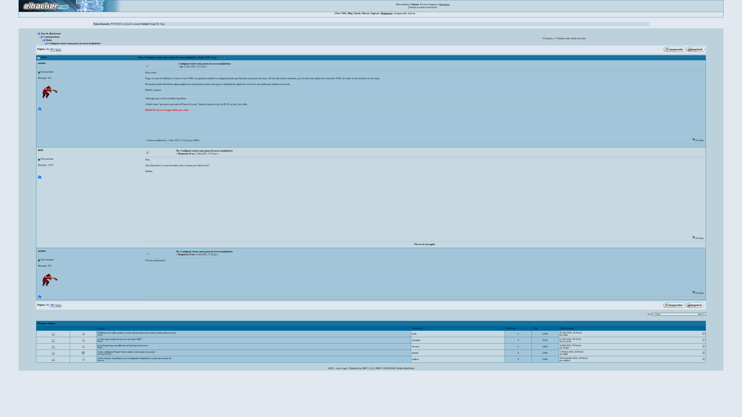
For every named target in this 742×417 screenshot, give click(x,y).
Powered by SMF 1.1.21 (361, 368)
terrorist (415, 346)
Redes (49, 40)
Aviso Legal (341, 368)
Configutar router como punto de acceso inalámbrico (75, 43)
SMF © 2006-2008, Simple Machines (395, 368)
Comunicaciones (51, 37)
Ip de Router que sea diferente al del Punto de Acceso (123, 345)
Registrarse (386, 13)
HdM (40, 150)
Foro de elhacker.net (51, 33)
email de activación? (428, 7)
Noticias (101, 360)
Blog (350, 13)
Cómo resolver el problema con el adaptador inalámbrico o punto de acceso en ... (136, 358)
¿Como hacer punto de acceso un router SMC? (120, 339)
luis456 (415, 353)
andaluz (42, 63)
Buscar (365, 13)
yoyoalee (416, 340)
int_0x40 (567, 341)
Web (344, 13)
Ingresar (433, 4)
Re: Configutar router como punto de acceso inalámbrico (204, 150)
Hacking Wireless (105, 354)
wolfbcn (415, 359)
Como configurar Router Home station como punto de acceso (126, 352)
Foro (337, 13)
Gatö (414, 334)
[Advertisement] (215, 126)
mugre (566, 348)
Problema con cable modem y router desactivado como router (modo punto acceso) (137, 333)
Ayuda (357, 13)
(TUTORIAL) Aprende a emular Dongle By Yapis (137, 24)
